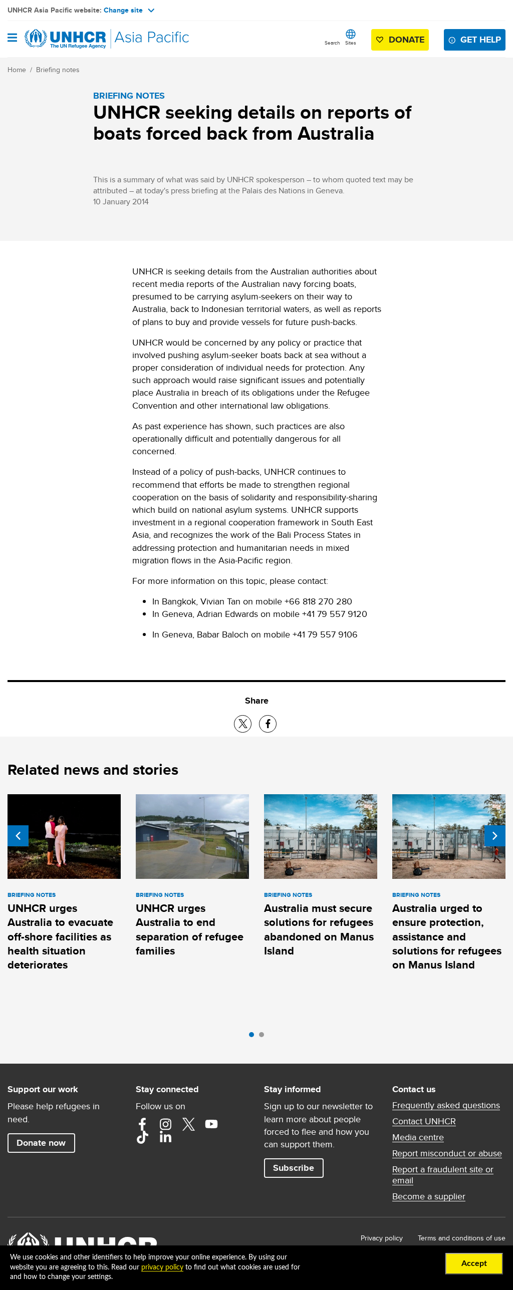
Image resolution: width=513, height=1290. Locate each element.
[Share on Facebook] (268, 724)
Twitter (188, 1124)
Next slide (494, 835)
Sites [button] (350, 42)
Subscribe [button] (293, 1167)
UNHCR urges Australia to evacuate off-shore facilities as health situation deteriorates (60, 936)
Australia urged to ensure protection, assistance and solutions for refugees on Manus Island (446, 936)
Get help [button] (480, 39)
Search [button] (332, 42)
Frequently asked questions (446, 1105)
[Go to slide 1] (254, 1037)
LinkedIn (165, 1137)
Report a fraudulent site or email (442, 1175)
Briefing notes (58, 70)
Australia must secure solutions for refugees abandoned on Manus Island (319, 929)
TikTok (142, 1137)
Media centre (418, 1137)
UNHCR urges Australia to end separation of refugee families (189, 929)
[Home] (59, 39)
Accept (474, 1263)
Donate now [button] (41, 1142)
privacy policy (162, 1267)
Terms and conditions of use (461, 1238)
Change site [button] (123, 10)
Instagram (165, 1124)
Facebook (142, 1124)
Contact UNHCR (424, 1121)
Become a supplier (428, 1196)
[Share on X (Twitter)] (242, 724)
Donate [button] (406, 39)
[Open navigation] (12, 38)
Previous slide (18, 835)
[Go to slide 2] (264, 1037)
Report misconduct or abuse (447, 1153)
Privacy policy (382, 1238)
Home (17, 70)
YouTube (211, 1124)
